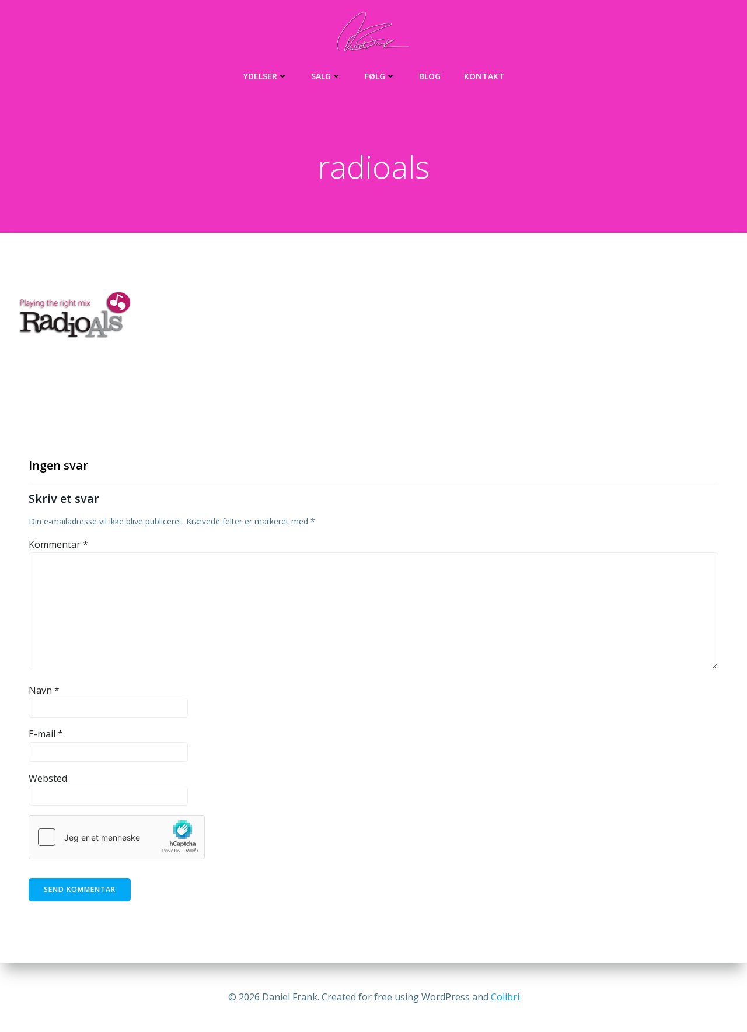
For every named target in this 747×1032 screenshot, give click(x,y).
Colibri (505, 997)
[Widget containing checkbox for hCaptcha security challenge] (117, 837)
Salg (321, 76)
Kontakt (484, 76)
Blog (430, 76)
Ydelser (260, 76)
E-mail (46, 733)
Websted (48, 778)
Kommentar (58, 544)
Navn (44, 690)
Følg (375, 76)
